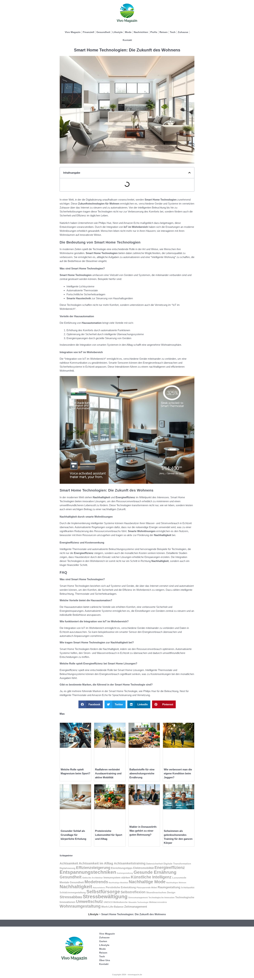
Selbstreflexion (133, 892)
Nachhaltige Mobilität (118, 883)
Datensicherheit (154, 863)
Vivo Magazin (73, 32)
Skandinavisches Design (160, 892)
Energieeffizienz (169, 867)
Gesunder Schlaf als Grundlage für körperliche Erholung (73, 834)
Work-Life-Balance (112, 906)
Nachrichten (141, 32)
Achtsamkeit (69, 863)
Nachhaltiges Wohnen (176, 883)
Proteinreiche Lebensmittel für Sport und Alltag (108, 834)
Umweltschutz (89, 901)
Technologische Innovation (161, 898)
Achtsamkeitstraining (129, 863)
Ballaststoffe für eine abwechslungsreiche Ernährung (141, 773)
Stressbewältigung (105, 896)
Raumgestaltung (169, 887)
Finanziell (88, 32)
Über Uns (104, 960)
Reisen (163, 32)
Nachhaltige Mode (147, 881)
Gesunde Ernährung (155, 872)
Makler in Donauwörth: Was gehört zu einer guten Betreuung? (143, 830)
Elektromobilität (143, 868)
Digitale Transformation (177, 863)
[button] (189, 172)
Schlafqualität (187, 887)
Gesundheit (103, 32)
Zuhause (183, 32)
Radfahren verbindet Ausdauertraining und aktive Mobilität (108, 773)
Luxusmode (179, 877)
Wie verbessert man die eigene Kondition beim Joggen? (178, 773)
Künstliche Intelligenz (151, 877)
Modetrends (96, 881)
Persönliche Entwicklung (121, 887)
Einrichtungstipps (122, 868)
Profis (153, 32)
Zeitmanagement (135, 906)
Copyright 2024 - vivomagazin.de (127, 975)
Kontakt (127, 40)
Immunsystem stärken (117, 877)
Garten (103, 941)
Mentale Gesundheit (72, 882)
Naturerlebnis (99, 888)
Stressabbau (71, 897)
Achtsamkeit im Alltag (96, 863)
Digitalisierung (67, 868)
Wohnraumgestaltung (80, 906)
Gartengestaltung (125, 873)
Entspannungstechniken (88, 872)
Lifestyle (117, 32)
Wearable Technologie (138, 902)
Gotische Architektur (92, 878)
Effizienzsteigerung (93, 867)
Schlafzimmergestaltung (73, 892)
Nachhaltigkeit (76, 886)
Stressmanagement (138, 898)
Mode (128, 32)
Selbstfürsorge (103, 891)
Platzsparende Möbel (147, 887)
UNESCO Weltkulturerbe (116, 902)
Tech (173, 32)
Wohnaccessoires (158, 902)
